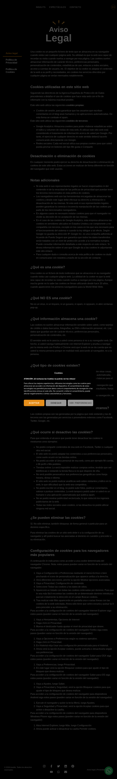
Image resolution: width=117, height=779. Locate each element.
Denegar (56, 403)
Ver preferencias (80, 403)
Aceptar (34, 403)
